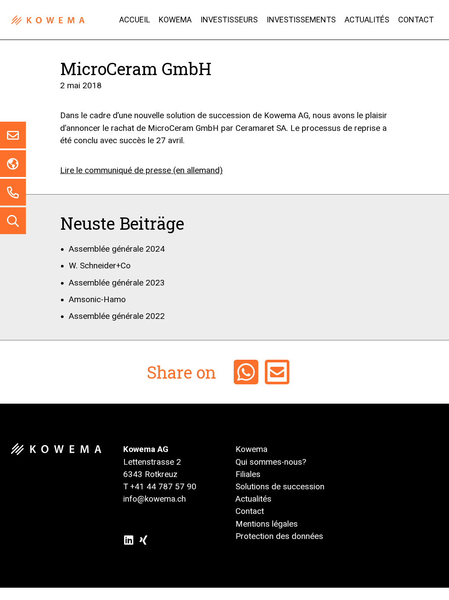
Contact (416, 19)
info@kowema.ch (154, 499)
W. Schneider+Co (100, 266)
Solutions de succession (279, 487)
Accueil (134, 19)
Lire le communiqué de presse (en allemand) (141, 170)
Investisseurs (229, 19)
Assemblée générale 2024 (117, 249)
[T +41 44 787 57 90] (13, 192)
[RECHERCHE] (13, 220)
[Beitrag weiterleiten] (277, 372)
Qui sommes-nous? (270, 462)
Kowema (175, 19)
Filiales (247, 474)
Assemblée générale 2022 (117, 316)
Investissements (301, 19)
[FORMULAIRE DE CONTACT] (13, 135)
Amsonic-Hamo (97, 299)
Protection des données (279, 536)
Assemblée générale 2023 (117, 283)
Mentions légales (266, 524)
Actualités (367, 19)
